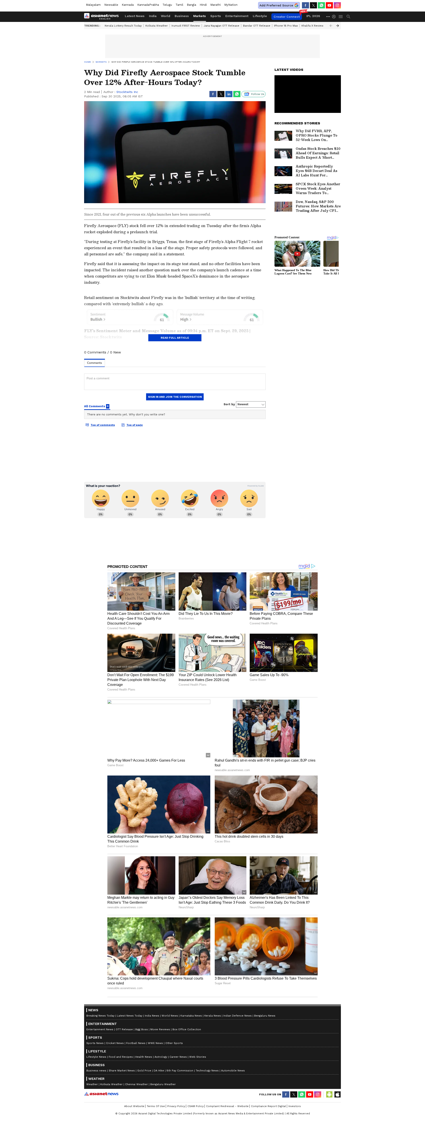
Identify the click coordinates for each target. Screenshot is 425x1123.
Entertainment (236, 16)
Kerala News (212, 1015)
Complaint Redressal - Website (227, 1106)
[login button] (335, 16)
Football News (135, 1043)
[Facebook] (305, 5)
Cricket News (115, 1043)
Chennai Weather (136, 1084)
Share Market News (122, 1070)
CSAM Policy (195, 1106)
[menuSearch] (348, 16)
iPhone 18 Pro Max (286, 25)
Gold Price (144, 1070)
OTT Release (124, 1029)
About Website (134, 1106)
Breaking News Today (100, 1015)
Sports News (95, 1043)
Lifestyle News (96, 1056)
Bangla (191, 4)
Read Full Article (175, 337)
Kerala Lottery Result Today (123, 25)
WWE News (155, 1043)
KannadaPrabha (148, 4)
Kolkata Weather (156, 25)
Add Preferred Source (276, 5)
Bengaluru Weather (163, 1084)
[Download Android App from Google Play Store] (329, 1094)
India (152, 16)
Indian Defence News (237, 1015)
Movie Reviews (160, 1029)
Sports (215, 16)
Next (337, 25)
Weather (92, 1084)
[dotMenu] (328, 16)
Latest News (135, 16)
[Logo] (103, 17)
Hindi (203, 4)
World (165, 16)
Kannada (128, 4)
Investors (294, 1106)
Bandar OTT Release (256, 25)
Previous (331, 25)
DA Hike (159, 1070)
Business (182, 16)
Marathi (215, 4)
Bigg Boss (141, 1029)
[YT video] (329, 5)
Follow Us (257, 94)
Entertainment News (99, 1029)
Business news (96, 1070)
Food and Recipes (121, 1056)
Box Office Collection (186, 1029)
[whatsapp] (321, 5)
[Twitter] (313, 5)
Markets (199, 16)
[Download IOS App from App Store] (337, 1094)
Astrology (161, 1056)
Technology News (207, 1070)
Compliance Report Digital (268, 1106)
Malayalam (93, 4)
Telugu (167, 4)
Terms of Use (156, 1106)
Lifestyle (260, 16)
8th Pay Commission (179, 1070)
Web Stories (197, 1056)
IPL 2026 (313, 16)
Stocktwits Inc (127, 92)
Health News (143, 1056)
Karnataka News (191, 1015)
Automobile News (233, 1070)
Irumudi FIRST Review (186, 25)
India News (152, 1015)
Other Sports (174, 1043)
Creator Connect (287, 16)
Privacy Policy (176, 1106)
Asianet (101, 1093)
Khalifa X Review (312, 25)
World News (170, 1015)
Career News (178, 1056)
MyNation (231, 4)
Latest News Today (129, 1015)
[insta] (337, 5)
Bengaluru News (264, 1015)
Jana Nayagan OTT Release (221, 25)
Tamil (179, 4)
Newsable (111, 4)
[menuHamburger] (341, 16)
